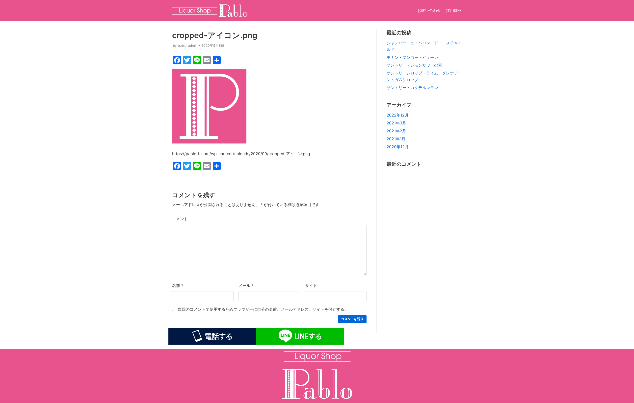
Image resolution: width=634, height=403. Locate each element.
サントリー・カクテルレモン (412, 87)
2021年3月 (396, 122)
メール (246, 285)
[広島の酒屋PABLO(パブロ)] (209, 10)
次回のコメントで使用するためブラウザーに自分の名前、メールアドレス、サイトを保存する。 (263, 309)
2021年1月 (396, 138)
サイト (311, 285)
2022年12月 (398, 115)
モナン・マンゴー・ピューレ (412, 57)
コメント (180, 218)
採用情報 (454, 10)
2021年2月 (396, 130)
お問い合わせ (429, 10)
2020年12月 (398, 146)
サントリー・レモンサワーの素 (414, 65)
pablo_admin (188, 45)
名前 (177, 285)
